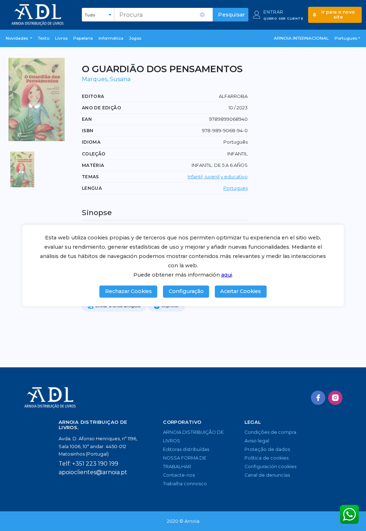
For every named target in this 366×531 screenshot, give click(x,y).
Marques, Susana (106, 79)
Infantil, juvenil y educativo (218, 176)
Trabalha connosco (185, 483)
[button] (19, 39)
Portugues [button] (346, 38)
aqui (226, 275)
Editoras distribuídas (186, 449)
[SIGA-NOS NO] (318, 398)
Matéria (93, 165)
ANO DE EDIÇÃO (101, 107)
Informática (111, 38)
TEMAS (90, 176)
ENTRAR (273, 12)
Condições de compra (270, 432)
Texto (43, 38)
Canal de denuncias (267, 475)
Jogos (135, 38)
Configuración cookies (270, 466)
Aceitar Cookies (240, 291)
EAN (87, 119)
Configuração (186, 291)
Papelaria (83, 38)
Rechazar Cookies (128, 291)
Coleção (94, 154)
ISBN (88, 130)
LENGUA (92, 188)
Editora (93, 96)
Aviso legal (256, 440)
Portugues (235, 188)
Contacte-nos (179, 475)
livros (61, 38)
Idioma (91, 142)
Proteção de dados (267, 449)
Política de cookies (266, 458)
